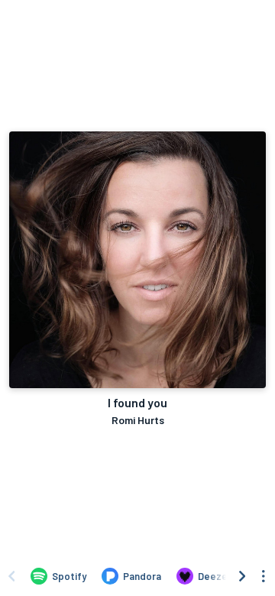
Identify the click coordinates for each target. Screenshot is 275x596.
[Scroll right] (242, 576)
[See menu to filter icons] (263, 576)
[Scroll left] (11, 576)
